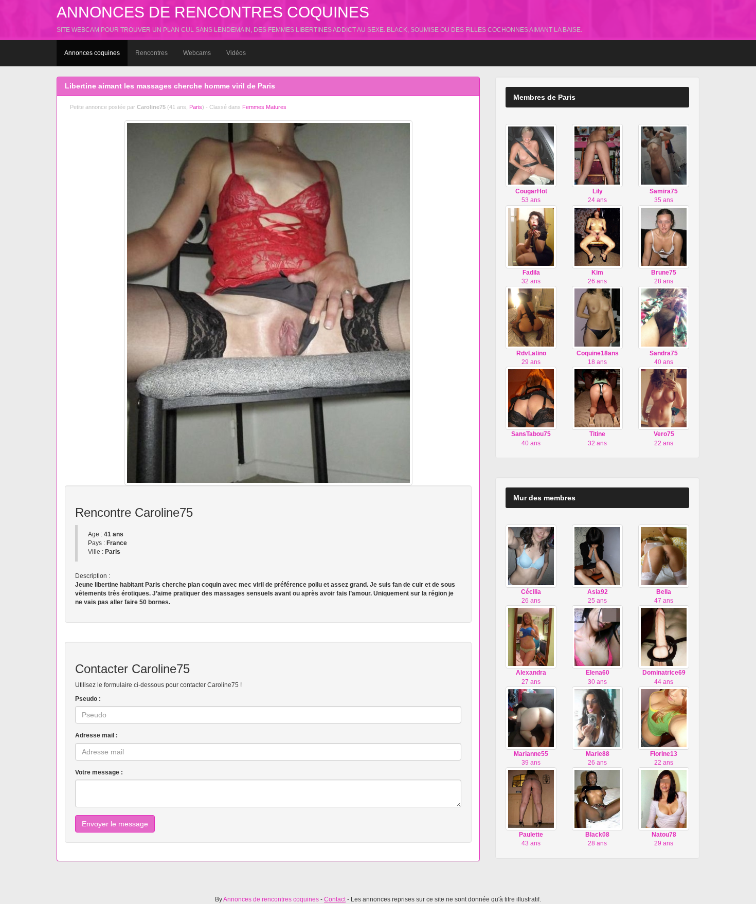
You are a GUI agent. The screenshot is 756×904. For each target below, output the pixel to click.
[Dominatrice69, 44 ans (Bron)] (663, 636)
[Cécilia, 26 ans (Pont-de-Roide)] (531, 555)
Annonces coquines (92, 53)
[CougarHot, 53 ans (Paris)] (531, 155)
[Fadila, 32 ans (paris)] (531, 236)
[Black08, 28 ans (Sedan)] (597, 798)
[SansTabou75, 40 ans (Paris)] (531, 398)
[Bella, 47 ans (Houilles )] (663, 555)
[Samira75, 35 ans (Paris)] (663, 155)
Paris (195, 107)
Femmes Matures (264, 107)
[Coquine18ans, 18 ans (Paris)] (597, 317)
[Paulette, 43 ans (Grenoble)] (531, 798)
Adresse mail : (96, 735)
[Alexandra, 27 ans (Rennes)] (531, 636)
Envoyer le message (115, 824)
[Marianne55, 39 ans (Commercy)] (531, 717)
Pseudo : (88, 698)
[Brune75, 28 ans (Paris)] (663, 236)
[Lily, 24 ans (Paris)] (597, 155)
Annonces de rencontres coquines (213, 12)
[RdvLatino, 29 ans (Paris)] (531, 317)
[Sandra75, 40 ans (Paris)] (663, 317)
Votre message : (99, 772)
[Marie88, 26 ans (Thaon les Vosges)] (597, 717)
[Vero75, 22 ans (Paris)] (663, 398)
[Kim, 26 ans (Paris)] (597, 236)
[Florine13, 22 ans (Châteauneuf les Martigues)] (663, 717)
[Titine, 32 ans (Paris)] (597, 398)
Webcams (197, 53)
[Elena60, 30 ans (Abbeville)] (597, 636)
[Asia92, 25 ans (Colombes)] (597, 555)
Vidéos (236, 53)
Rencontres (151, 53)
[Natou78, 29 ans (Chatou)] (663, 798)
